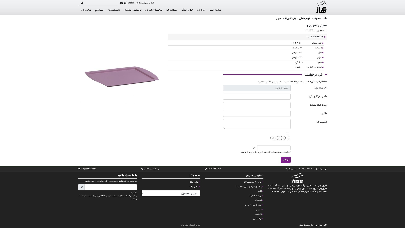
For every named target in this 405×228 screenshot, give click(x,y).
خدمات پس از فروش (253, 205)
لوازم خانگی (187, 10)
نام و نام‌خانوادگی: (317, 96)
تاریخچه (258, 214)
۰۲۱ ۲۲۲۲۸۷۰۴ (214, 169)
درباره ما (201, 10)
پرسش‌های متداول (151, 169)
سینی (278, 18)
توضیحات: (321, 122)
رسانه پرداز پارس (187, 225)
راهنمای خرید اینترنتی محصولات (249, 186)
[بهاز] (321, 7)
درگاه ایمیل (257, 218)
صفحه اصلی (215, 10)
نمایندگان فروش (153, 10)
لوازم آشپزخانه (289, 18)
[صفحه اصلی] (125, 3)
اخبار (260, 191)
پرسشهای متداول (132, 10)
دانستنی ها (114, 10)
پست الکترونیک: (318, 105)
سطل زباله (171, 10)
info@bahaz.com (88, 169)
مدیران (259, 209)
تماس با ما (86, 10)
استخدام (99, 10)
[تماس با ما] (121, 3)
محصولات (316, 18)
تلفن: (324, 114)
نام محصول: (320, 88)
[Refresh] (253, 148)
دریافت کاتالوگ (255, 195)
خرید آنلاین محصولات (253, 182)
